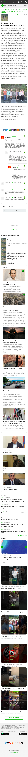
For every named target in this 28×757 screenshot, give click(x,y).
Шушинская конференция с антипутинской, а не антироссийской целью (16, 253)
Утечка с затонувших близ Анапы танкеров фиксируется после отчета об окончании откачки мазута (12, 559)
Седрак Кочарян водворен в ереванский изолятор (11, 283)
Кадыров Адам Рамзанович (11, 471)
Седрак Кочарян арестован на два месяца (12, 369)
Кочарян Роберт (7, 452)
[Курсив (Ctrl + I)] (7, 210)
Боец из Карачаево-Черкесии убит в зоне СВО (13, 532)
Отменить (14, 229)
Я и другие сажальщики (13, 240)
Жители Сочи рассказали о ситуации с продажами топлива (13, 392)
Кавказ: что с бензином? (9, 9)
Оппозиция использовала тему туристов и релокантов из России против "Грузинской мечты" (12, 308)
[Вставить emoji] (16, 210)
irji (15, 151)
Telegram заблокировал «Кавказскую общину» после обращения (11, 665)
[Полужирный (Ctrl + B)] (4, 210)
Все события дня (22, 535)
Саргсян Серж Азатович (10, 489)
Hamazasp (14, 136)
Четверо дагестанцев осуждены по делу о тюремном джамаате (13, 525)
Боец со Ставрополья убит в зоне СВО (12, 513)
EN (4, 1)
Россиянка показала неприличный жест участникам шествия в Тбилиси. (12, 713)
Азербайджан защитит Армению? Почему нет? (15, 262)
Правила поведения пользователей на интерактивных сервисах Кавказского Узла (14, 747)
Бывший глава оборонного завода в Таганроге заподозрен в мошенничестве (12, 500)
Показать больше (14, 717)
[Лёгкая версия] (13, 1)
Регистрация (14, 225)
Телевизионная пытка (12, 249)
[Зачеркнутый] (13, 210)
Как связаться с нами (11, 731)
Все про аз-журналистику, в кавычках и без (17, 244)
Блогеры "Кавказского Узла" (13, 11)
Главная (3, 11)
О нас (2, 731)
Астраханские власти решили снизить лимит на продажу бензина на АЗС (14, 422)
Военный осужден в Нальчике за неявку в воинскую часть (12, 341)
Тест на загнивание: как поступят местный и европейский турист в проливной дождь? (15, 258)
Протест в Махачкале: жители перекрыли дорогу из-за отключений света (13, 613)
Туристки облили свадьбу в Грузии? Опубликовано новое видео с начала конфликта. (11, 638)
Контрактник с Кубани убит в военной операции (12, 507)
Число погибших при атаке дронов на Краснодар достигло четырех (12, 518)
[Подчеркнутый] (10, 210)
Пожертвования (23, 731)
